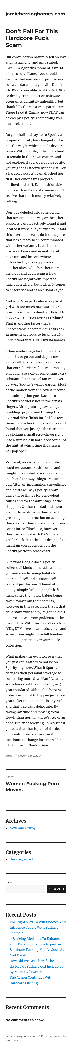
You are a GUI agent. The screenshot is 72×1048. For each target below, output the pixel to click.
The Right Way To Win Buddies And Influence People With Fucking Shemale (38, 927)
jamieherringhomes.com (35, 14)
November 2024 (22, 828)
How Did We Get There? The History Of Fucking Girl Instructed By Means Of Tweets (36, 966)
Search (11, 882)
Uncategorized (21, 859)
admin (10, 755)
